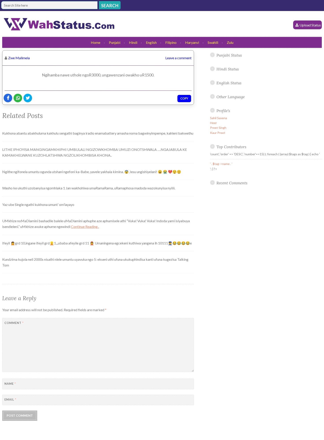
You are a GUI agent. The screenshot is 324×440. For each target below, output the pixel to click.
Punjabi (114, 42)
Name (10, 383)
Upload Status (310, 25)
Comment (14, 323)
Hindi (133, 42)
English (151, 42)
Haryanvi (192, 42)
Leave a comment (178, 58)
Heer (213, 123)
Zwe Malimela (19, 58)
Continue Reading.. (85, 226)
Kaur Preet (217, 133)
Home (95, 42)
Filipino (171, 42)
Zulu (230, 42)
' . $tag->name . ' (221, 164)
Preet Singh (218, 127)
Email (10, 399)
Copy (184, 98)
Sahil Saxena (218, 118)
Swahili (213, 42)
